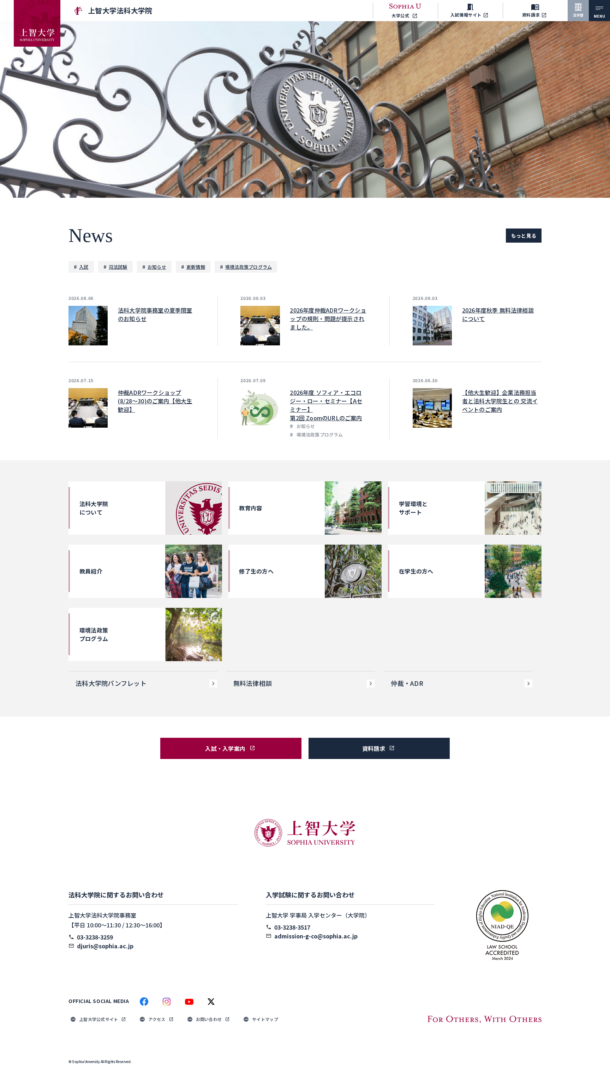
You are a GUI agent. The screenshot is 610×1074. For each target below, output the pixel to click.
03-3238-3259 (95, 937)
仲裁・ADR (407, 683)
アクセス (156, 1019)
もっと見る (523, 235)
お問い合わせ (209, 1019)
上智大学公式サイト (98, 1019)
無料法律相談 (252, 683)
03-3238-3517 (292, 927)
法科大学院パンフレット (111, 683)
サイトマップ (265, 1019)
